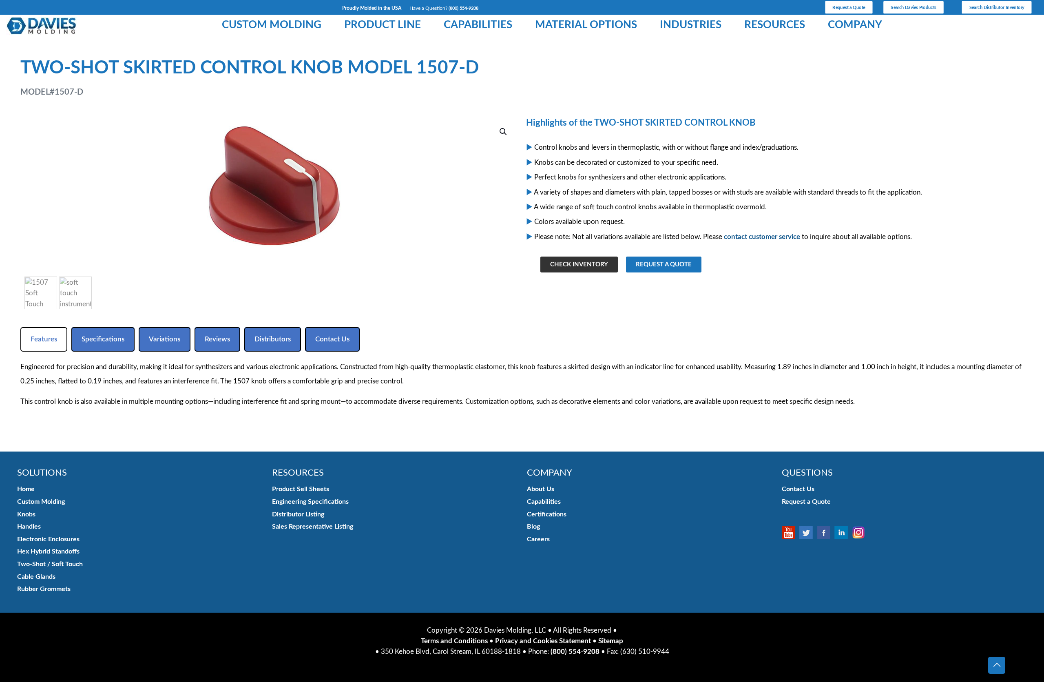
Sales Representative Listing (312, 526)
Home (26, 489)
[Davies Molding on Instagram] (860, 532)
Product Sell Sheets (300, 489)
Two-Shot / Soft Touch (50, 564)
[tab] (43, 339)
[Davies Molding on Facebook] (825, 532)
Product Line (382, 25)
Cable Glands (36, 577)
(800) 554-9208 (463, 8)
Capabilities (478, 25)
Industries (690, 25)
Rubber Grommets (44, 589)
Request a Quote (806, 501)
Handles (29, 526)
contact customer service (762, 236)
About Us (540, 489)
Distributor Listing (298, 514)
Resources (774, 25)
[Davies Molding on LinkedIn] (843, 532)
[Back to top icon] (996, 665)
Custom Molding (271, 25)
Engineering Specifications (310, 501)
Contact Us (798, 489)
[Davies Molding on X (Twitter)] (808, 532)
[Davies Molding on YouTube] (790, 532)
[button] (503, 132)
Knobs (26, 514)
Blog (533, 526)
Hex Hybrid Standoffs (48, 551)
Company (855, 25)
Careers (538, 539)
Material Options (586, 25)
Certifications (546, 514)
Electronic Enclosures (48, 539)
